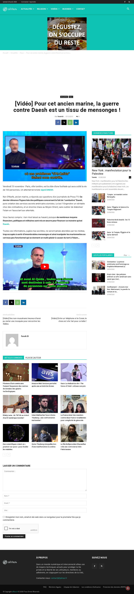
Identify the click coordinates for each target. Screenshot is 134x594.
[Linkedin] (76, 122)
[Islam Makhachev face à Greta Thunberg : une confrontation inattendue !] (45, 404)
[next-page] (8, 454)
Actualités (26, 9)
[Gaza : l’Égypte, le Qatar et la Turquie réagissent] (98, 210)
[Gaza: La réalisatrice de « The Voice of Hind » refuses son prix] (74, 372)
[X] (129, 2)
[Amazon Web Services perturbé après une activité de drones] (45, 372)
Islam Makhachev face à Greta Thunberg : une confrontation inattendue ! (43, 417)
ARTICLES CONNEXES (13, 358)
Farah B (60, 116)
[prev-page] (4, 454)
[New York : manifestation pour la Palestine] (111, 153)
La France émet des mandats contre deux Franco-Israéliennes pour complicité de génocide (73, 417)
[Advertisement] (67, 75)
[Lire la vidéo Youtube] (45, 266)
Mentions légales (55, 587)
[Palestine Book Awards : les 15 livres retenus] (98, 223)
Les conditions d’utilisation (91, 587)
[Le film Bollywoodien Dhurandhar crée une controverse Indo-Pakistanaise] (74, 433)
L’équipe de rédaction (71, 587)
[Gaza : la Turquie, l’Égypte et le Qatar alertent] (98, 235)
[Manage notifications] (128, 588)
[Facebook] (125, 2)
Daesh (6, 224)
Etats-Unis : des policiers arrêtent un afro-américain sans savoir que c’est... (119, 276)
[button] (128, 9)
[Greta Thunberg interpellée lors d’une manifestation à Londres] (45, 433)
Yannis (94, 177)
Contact (80, 9)
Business (66, 9)
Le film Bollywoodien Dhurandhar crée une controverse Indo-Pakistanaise (73, 446)
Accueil (5, 53)
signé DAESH (47, 190)
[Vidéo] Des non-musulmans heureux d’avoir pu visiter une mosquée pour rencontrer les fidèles (22, 321)
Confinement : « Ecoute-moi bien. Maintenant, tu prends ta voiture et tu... (118, 289)
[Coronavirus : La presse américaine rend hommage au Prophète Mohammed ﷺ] (98, 265)
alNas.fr (15, 591)
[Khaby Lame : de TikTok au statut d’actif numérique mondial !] (16, 404)
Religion (41, 9)
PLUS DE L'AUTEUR (33, 358)
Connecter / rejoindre (28, 2)
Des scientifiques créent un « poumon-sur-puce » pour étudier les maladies (15, 446)
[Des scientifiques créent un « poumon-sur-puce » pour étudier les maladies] (16, 433)
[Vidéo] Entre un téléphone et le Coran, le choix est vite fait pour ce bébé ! (69, 319)
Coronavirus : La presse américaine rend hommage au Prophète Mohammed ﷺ (118, 264)
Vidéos (54, 9)
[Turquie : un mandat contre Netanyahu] (98, 197)
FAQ (44, 587)
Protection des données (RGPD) (114, 587)
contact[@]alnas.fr (59, 578)
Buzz (22, 53)
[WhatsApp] (70, 122)
